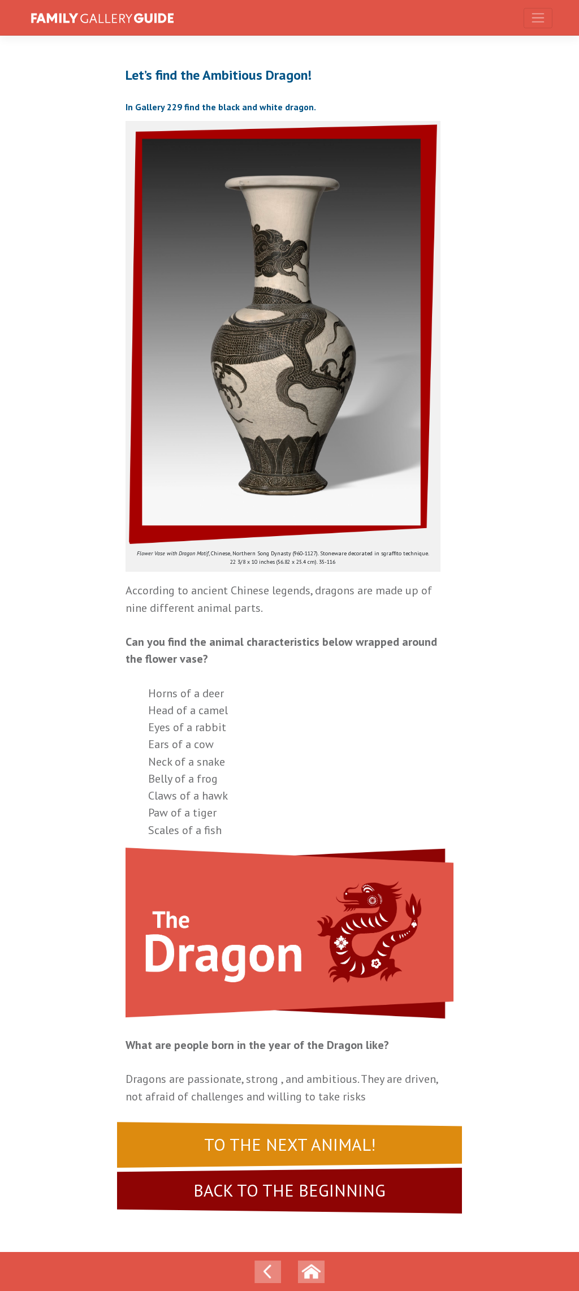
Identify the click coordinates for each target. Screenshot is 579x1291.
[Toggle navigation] (538, 18)
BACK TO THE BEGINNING (289, 1190)
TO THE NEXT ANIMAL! (289, 1144)
